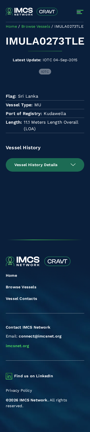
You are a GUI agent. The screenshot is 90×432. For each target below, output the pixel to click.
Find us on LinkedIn (33, 376)
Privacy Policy (19, 390)
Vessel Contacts (21, 298)
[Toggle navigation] (80, 12)
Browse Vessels (21, 287)
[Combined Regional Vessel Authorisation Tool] (32, 12)
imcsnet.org (17, 346)
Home (11, 275)
